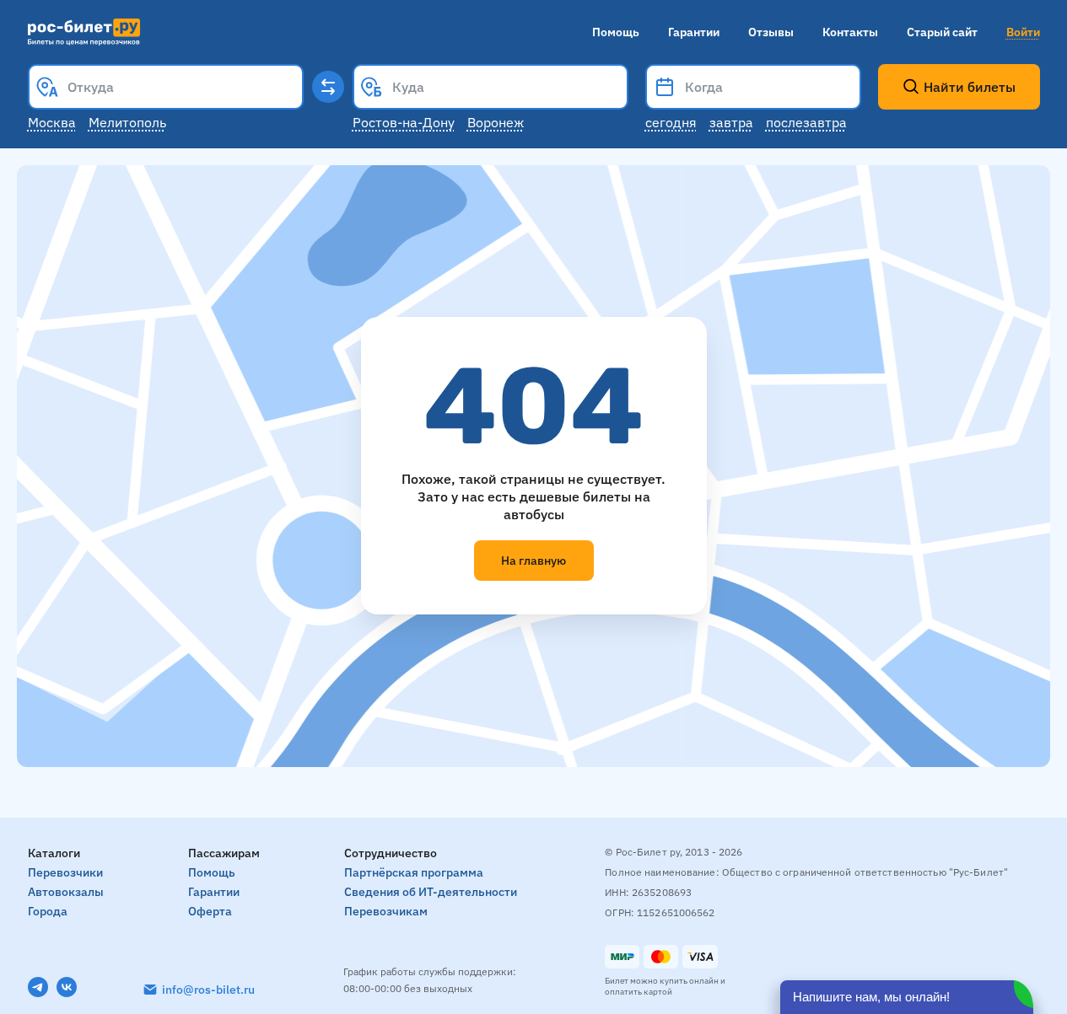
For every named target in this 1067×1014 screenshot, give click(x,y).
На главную (533, 560)
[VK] (67, 987)
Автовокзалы (66, 891)
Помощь (615, 32)
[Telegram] (38, 987)
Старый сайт (942, 32)
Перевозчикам (386, 911)
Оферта (210, 911)
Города (47, 911)
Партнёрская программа (413, 872)
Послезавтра (806, 122)
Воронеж (495, 122)
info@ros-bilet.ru (208, 989)
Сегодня (671, 122)
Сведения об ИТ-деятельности (430, 891)
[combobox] (166, 87)
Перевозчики (65, 872)
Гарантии (693, 32)
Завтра (731, 122)
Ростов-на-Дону (404, 122)
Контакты (850, 32)
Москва (52, 122)
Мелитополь (127, 122)
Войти (1023, 32)
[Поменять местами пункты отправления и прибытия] (328, 87)
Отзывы (771, 32)
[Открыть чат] (906, 997)
